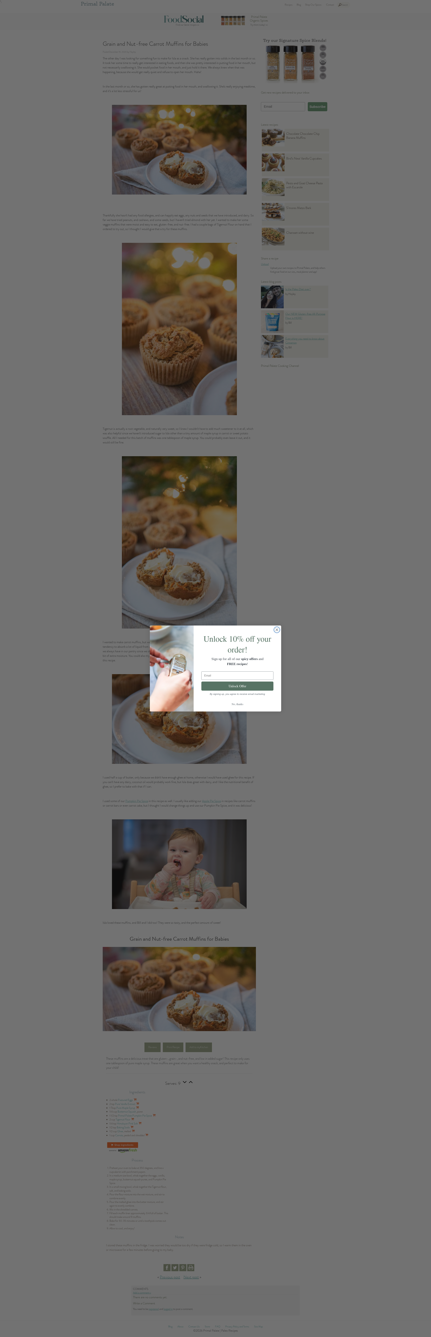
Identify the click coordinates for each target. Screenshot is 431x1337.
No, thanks (237, 704)
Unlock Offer (237, 686)
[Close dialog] (277, 630)
